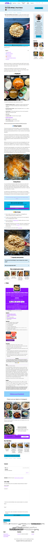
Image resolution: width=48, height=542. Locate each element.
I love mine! (20, 227)
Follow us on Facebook (17, 394)
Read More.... (39, 36)
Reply (27, 472)
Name (5, 503)
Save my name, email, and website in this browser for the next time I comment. (16, 512)
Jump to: (6, 50)
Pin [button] (15, 301)
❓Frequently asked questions (11, 57)
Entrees (19, 3)
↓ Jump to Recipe (38, 8)
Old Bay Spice (15, 220)
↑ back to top (7, 520)
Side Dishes (28, 3)
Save (23, 301)
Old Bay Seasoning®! (9, 117)
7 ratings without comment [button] (18, 477)
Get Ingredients (10, 340)
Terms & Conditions (6, 535)
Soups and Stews (23, 3)
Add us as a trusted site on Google (12, 455)
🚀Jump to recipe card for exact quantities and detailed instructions (15, 123)
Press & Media (5, 536)
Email (5, 507)
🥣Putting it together (9, 53)
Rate (19, 301)
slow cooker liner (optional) (11, 318)
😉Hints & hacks (8, 56)
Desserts (32, 3)
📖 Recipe (7, 59)
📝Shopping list (8, 52)
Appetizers (14, 3)
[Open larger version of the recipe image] (16, 287)
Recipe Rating (6, 485)
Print (11, 301)
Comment (6, 488)
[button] (15, 297)
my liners (17, 224)
